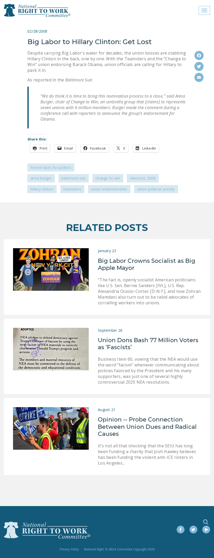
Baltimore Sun (74, 178)
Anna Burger (41, 178)
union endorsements (109, 189)
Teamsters (72, 189)
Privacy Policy (69, 549)
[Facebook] (199, 55)
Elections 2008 (143, 178)
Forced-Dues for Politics (51, 167)
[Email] (199, 77)
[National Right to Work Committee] (37, 10)
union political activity (156, 189)
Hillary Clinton (42, 189)
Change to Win (108, 178)
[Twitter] (199, 66)
